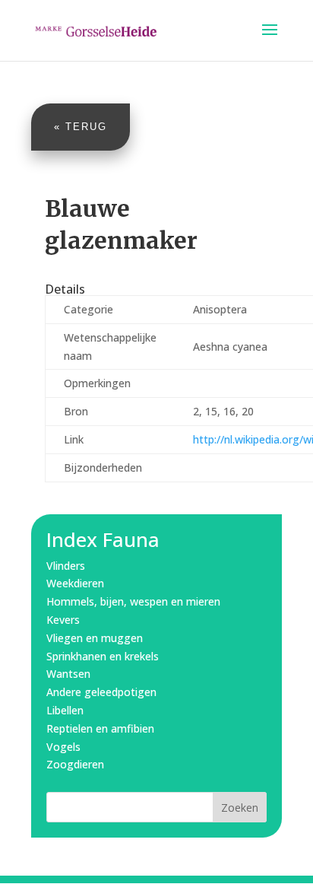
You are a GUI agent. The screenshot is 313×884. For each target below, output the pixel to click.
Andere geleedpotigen (101, 692)
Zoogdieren (75, 764)
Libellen (65, 710)
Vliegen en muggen (94, 638)
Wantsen (68, 673)
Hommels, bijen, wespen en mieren (133, 601)
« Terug (80, 126)
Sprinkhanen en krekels (102, 656)
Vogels (63, 746)
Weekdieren (75, 583)
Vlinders (65, 565)
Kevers (63, 619)
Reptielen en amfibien (100, 728)
